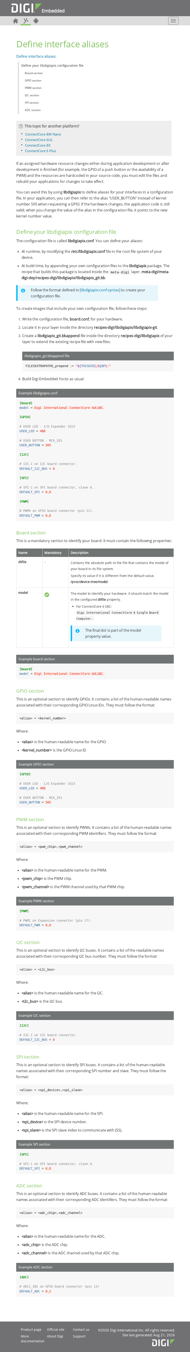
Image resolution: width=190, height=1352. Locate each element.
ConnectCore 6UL (39, 139)
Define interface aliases (36, 56)
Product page (31, 1329)
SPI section (32, 103)
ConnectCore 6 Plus (40, 150)
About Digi (55, 1336)
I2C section (32, 95)
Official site (55, 1329)
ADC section (33, 110)
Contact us (81, 1329)
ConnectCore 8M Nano (43, 134)
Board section (34, 73)
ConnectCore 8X (38, 145)
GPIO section (33, 80)
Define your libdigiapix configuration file (52, 65)
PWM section (33, 88)
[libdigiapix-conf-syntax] (100, 290)
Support (79, 1336)
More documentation (32, 1338)
